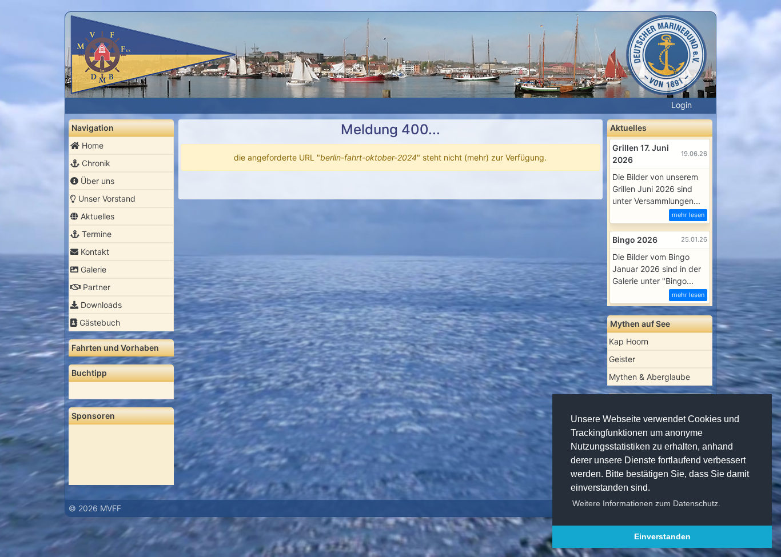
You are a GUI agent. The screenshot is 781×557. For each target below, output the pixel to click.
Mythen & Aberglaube (649, 377)
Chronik (94, 163)
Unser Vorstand (106, 198)
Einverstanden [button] (662, 536)
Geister (622, 359)
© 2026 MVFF (95, 508)
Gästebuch (98, 322)
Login (681, 105)
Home (91, 145)
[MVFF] (390, 63)
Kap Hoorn (628, 341)
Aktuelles (96, 216)
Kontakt (93, 252)
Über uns (96, 181)
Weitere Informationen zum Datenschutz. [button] (646, 503)
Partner (95, 287)
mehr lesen (688, 215)
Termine (95, 234)
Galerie (92, 269)
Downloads (100, 305)
